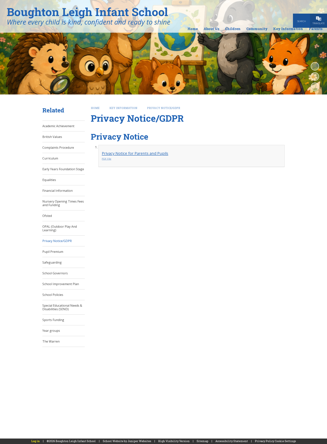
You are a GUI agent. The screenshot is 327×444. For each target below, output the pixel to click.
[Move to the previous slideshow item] (315, 76)
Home (95, 108)
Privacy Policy (264, 441)
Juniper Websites (139, 441)
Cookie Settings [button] (285, 441)
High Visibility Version (174, 441)
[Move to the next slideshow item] (315, 87)
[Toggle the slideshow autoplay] (315, 66)
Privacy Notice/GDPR (163, 108)
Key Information (123, 108)
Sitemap (202, 441)
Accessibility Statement (231, 441)
